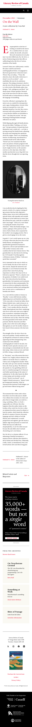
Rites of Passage (15, 612)
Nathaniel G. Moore (9, 29)
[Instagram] (13, 646)
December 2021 (9, 18)
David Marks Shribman (14, 600)
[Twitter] (8, 646)
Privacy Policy (16, 680)
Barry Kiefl (11, 577)
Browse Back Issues (9, 554)
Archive (16, 677)
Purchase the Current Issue (16, 674)
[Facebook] (18, 646)
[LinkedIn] (24, 646)
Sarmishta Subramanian (15, 618)
